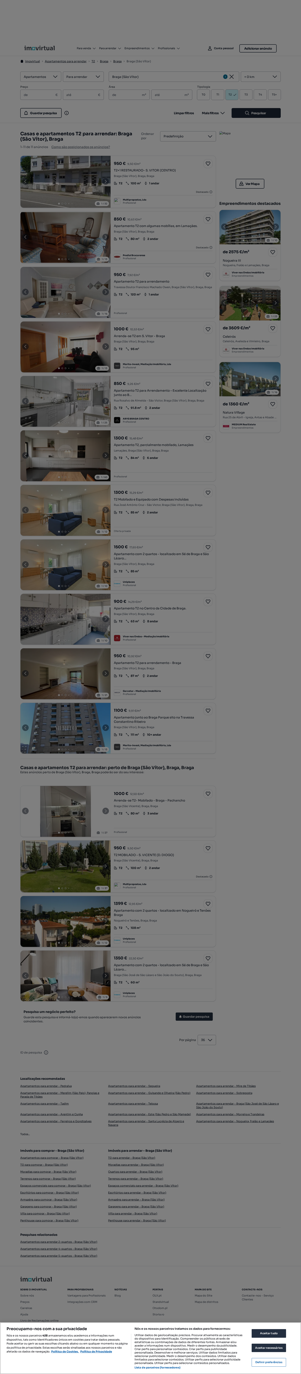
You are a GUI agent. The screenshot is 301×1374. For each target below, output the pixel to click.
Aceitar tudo (269, 1333)
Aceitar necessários (268, 1348)
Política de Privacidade (96, 1351)
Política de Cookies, (65, 1351)
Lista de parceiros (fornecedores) (157, 1367)
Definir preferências (269, 1362)
